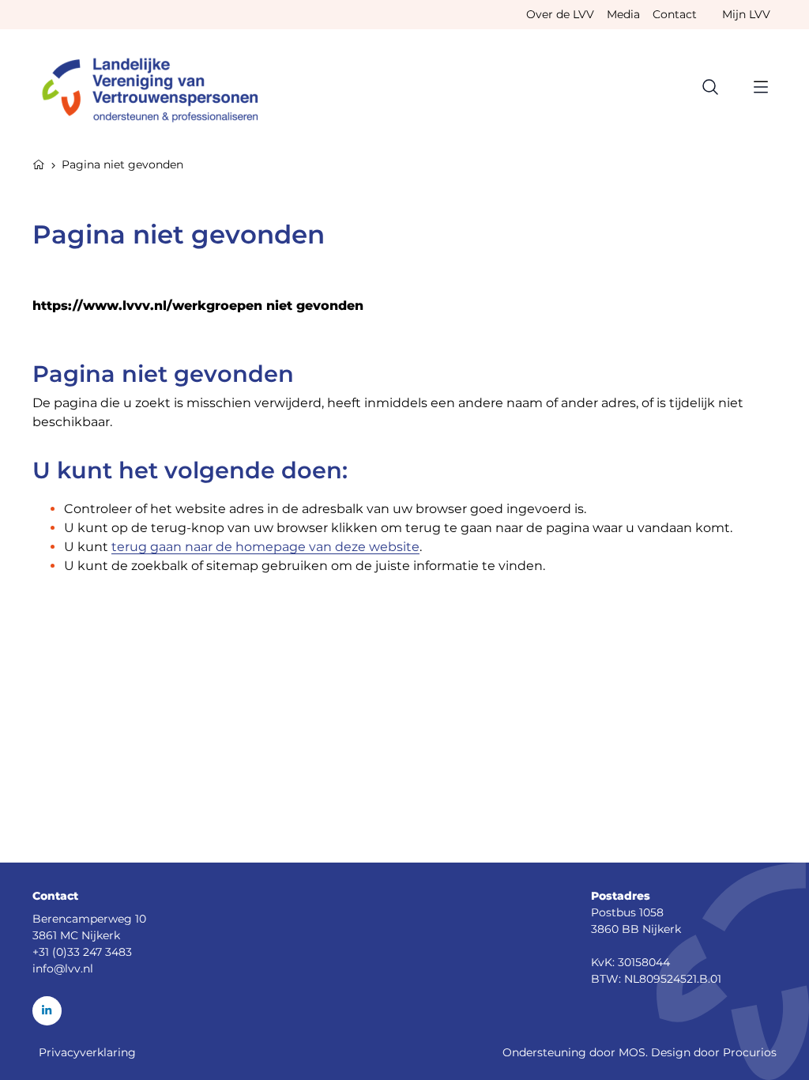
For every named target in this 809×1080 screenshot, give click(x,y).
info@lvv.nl (62, 968)
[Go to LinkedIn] (47, 1010)
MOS (632, 1052)
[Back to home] (157, 86)
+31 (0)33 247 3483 (82, 952)
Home (38, 163)
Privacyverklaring (87, 1052)
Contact (675, 14)
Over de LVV (560, 14)
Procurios (750, 1052)
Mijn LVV (746, 14)
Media (623, 14)
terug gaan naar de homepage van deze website (265, 546)
